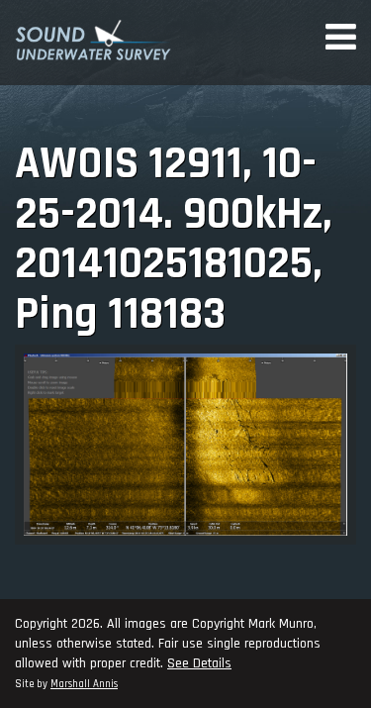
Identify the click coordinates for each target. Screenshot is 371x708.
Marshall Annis (84, 684)
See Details (199, 663)
